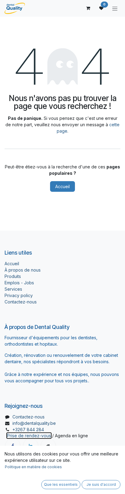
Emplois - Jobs (19, 282)
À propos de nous (23, 269)
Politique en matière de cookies (33, 467)
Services (13, 289)
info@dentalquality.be (34, 423)
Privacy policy (19, 295)
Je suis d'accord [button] (101, 484)
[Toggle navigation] (114, 8)
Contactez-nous (21, 301)
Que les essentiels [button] (61, 484)
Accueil (62, 186)
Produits (13, 276)
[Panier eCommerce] (88, 8)
